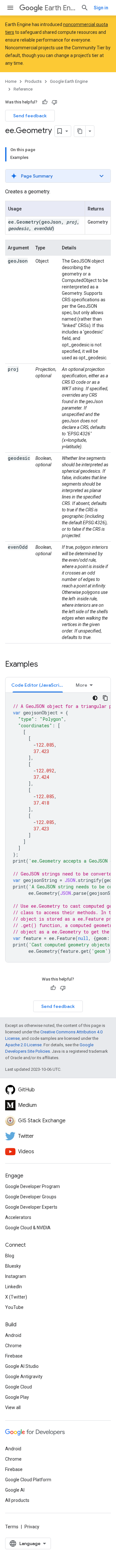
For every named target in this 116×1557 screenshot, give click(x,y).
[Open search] (85, 8)
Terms (11, 1526)
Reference (23, 89)
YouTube (14, 1307)
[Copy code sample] (105, 698)
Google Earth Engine (69, 81)
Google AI (14, 1490)
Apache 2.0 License (23, 1044)
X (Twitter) (16, 1297)
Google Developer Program (32, 1186)
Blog (9, 1255)
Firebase (14, 1356)
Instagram (15, 1276)
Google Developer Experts (31, 1207)
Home (10, 81)
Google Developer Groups (30, 1196)
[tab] (37, 684)
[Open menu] (10, 7)
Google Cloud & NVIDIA (28, 1227)
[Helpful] (45, 102)
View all (13, 1407)
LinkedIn (13, 1286)
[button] (58, 175)
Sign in (101, 7)
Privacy (31, 1526)
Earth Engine (60, 8)
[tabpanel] (58, 827)
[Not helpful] (54, 102)
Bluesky (13, 1266)
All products (17, 1500)
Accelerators (18, 1217)
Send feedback (30, 116)
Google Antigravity (24, 1376)
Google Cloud (18, 1386)
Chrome (13, 1345)
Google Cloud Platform (28, 1479)
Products (33, 81)
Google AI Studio (22, 1366)
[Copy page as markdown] (80, 131)
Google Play (17, 1397)
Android (13, 1335)
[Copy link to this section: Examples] (44, 665)
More (81, 685)
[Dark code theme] (95, 698)
